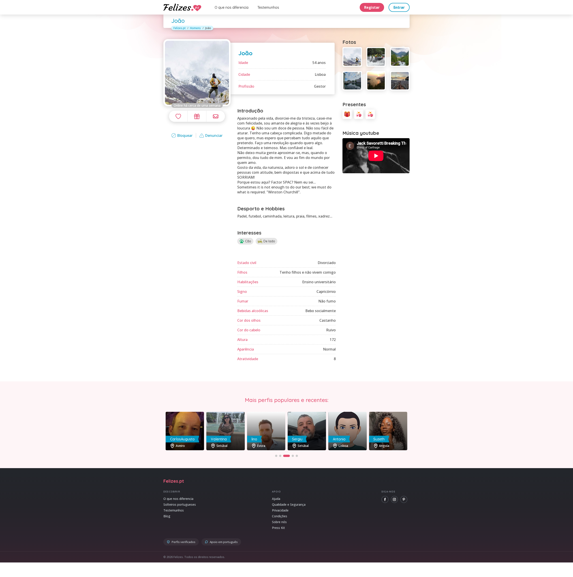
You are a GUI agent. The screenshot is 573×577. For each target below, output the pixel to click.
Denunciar (213, 135)
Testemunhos (268, 7)
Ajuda (276, 499)
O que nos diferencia (231, 7)
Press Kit (278, 528)
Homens (195, 28)
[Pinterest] (403, 499)
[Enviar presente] (197, 116)
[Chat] (215, 116)
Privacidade (280, 510)
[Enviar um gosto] (178, 116)
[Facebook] (385, 499)
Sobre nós (279, 522)
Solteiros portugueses (179, 504)
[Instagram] (394, 499)
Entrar (399, 7)
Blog (166, 516)
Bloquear (184, 135)
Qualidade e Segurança (289, 504)
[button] (276, 456)
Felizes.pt (179, 28)
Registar (372, 7)
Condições (279, 516)
